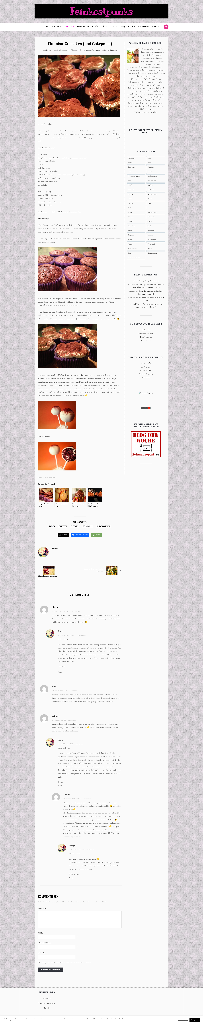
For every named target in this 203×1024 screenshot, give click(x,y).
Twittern (64, 535)
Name (40, 933)
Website (41, 953)
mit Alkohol (87, 526)
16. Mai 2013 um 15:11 (59, 720)
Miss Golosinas (146, 337)
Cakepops (96, 50)
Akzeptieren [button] (195, 1020)
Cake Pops (63, 526)
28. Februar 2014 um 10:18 (72, 799)
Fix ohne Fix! (83, 26)
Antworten (76, 611)
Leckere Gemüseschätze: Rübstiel (93, 570)
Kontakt (46, 1008)
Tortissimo (146, 378)
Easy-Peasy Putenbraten (149, 281)
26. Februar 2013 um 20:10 (61, 611)
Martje (55, 607)
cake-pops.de (146, 363)
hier (69, 389)
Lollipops (56, 716)
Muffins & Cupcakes (109, 50)
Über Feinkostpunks (148, 26)
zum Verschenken (103, 526)
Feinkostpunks (101, 11)
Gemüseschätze (99, 26)
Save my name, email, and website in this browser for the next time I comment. (66, 963)
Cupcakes (74, 526)
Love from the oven (145, 334)
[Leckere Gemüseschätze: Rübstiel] (111, 570)
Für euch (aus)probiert (122, 26)
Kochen (56, 26)
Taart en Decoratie (146, 374)
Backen (68, 26)
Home (46, 26)
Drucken (97, 535)
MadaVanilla (145, 370)
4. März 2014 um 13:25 (77, 850)
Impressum (47, 998)
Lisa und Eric (134, 304)
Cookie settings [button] (183, 1020)
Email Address (44, 943)
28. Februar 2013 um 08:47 (67, 635)
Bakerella (146, 330)
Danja (48, 50)
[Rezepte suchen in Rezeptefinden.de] (146, 393)
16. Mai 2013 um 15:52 (65, 744)
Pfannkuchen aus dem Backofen (47, 577)
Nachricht (42, 909)
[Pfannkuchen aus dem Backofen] (48, 570)
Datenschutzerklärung (46, 1003)
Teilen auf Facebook (81, 535)
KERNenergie (146, 367)
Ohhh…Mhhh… (146, 341)
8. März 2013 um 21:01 (59, 691)
